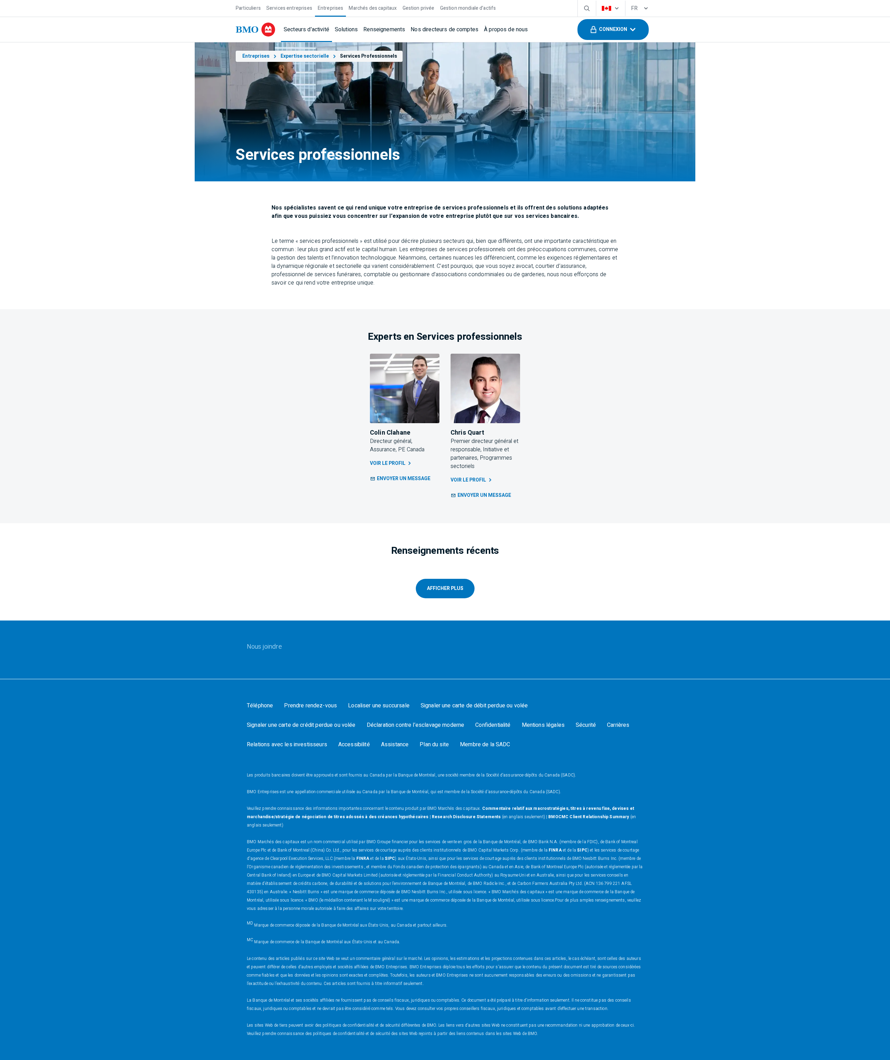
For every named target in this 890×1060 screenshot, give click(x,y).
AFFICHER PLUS (445, 588)
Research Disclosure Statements (466, 817)
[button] (613, 29)
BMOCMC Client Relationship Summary (588, 817)
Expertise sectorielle (305, 56)
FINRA (555, 850)
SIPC (582, 850)
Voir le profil (387, 463)
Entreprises (255, 56)
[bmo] (255, 29)
